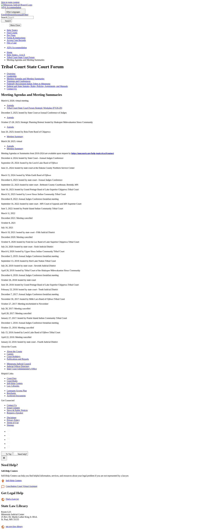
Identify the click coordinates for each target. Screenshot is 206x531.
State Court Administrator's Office (22, 369)
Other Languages (13, 12)
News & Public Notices (17, 410)
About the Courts (14, 351)
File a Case (12, 43)
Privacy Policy (13, 420)
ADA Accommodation (11, 7)
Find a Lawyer (12, 499)
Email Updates (13, 408)
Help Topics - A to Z (16, 55)
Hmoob (11, 14)
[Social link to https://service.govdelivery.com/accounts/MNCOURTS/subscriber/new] (8, 443)
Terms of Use (13, 422)
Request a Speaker (15, 413)
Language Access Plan (17, 390)
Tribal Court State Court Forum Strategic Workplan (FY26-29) (34, 108)
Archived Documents (16, 396)
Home (9, 52)
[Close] (4, 458)
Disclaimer (11, 417)
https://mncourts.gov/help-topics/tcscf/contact (92, 153)
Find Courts (12, 33)
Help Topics (12, 30)
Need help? (22, 454)
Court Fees (11, 378)
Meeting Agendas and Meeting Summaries (25, 78)
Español (4, 14)
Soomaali (19, 14)
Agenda (10, 105)
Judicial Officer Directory (18, 366)
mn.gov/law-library (14, 526)
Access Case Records (16, 40)
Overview (11, 73)
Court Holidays (13, 356)
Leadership (12, 76)
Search (4, 17)
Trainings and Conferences (18, 81)
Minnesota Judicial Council (19, 364)
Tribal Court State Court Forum (20, 57)
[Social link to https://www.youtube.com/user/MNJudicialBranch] (8, 439)
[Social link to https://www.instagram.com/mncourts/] (8, 431)
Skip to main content (10, 2)
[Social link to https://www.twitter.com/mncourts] (8, 435)
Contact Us (12, 89)
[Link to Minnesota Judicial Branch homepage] (16, 5)
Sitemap (10, 425)
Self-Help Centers (15, 383)
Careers (10, 354)
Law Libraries (13, 386)
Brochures (11, 393)
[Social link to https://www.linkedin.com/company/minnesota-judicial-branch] (8, 448)
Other (25, 14)
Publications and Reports (18, 359)
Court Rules (12, 381)
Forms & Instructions (16, 38)
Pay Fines (11, 35)
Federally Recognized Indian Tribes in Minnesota (28, 84)
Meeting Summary (15, 136)
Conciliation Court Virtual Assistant (21, 486)
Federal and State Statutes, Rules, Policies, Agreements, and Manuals (37, 86)
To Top (8, 454)
